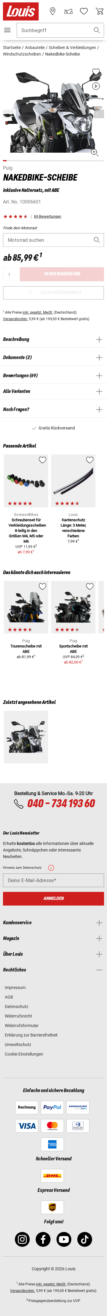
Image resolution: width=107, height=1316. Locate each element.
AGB (9, 997)
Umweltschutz (18, 1044)
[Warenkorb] (99, 11)
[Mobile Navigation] (7, 30)
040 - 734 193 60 (61, 804)
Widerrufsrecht (18, 1016)
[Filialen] (52, 11)
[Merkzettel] (83, 11)
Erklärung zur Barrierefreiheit (31, 1035)
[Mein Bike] (68, 11)
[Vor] (99, 114)
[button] (96, 30)
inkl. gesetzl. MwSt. (38, 312)
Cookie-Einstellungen (24, 1054)
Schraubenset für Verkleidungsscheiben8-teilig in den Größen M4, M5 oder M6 (27, 531)
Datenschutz (16, 1006)
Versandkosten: (15, 319)
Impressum (15, 987)
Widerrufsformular (22, 1025)
